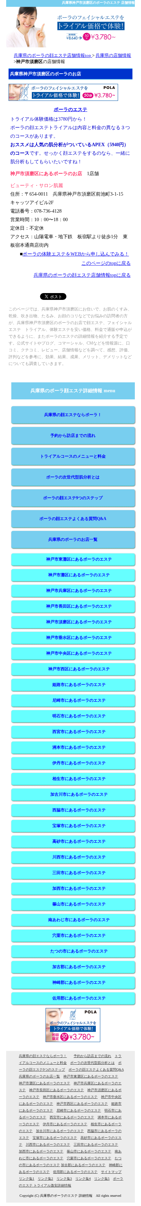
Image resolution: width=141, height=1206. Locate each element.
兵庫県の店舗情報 (113, 55)
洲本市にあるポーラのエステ (79, 747)
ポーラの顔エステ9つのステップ (73, 497)
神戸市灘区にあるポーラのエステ (79, 575)
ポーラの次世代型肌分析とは (73, 477)
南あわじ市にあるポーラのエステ (79, 919)
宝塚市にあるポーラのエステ (79, 825)
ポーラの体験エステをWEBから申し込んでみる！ (76, 254)
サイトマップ (111, 1172)
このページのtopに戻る (106, 263)
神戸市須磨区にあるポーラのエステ (79, 622)
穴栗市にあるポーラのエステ (79, 935)
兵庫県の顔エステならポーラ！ (73, 414)
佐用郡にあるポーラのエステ (79, 998)
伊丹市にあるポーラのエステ (79, 763)
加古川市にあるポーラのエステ (79, 794)
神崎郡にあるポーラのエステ (79, 982)
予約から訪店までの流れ (72, 435)
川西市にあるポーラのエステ (79, 857)
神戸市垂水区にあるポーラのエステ (79, 637)
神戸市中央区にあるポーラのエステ (79, 653)
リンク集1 (26, 1178)
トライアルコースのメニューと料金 (73, 456)
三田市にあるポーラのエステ (79, 872)
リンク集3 (64, 1178)
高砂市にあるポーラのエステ (79, 841)
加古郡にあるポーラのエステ (79, 966)
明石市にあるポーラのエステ (79, 716)
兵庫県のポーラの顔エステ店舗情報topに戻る (82, 275)
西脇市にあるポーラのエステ (79, 810)
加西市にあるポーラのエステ (79, 888)
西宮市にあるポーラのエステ (79, 731)
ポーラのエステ (70, 109)
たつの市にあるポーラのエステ (79, 951)
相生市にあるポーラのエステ (79, 778)
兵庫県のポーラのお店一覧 (73, 539)
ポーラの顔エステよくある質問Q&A (72, 518)
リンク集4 (83, 1178)
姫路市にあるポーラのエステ (79, 684)
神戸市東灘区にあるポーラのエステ (79, 559)
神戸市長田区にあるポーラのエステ (79, 606)
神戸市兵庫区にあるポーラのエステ (79, 590)
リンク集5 (102, 1178)
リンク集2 (45, 1178)
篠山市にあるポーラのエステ (79, 904)
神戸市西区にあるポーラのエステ (79, 669)
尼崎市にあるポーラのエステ (79, 700)
